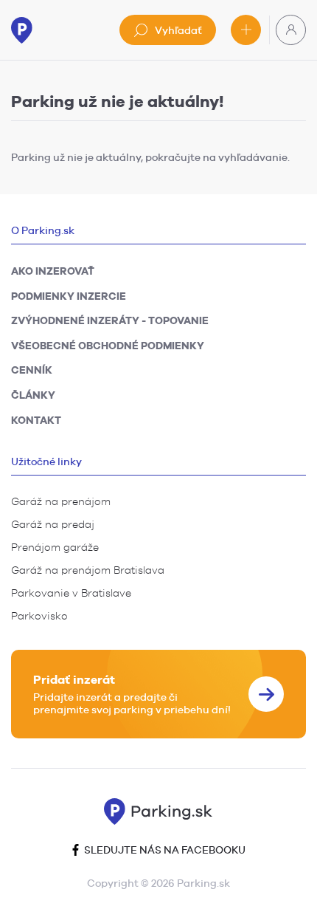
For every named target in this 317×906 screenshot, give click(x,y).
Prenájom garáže (55, 547)
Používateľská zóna (291, 30)
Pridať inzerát (246, 30)
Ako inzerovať (52, 271)
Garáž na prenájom (61, 501)
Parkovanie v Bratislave (71, 593)
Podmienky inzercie (68, 296)
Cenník (31, 370)
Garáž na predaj (52, 524)
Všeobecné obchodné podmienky (107, 345)
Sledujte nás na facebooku (163, 850)
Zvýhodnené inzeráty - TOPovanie (110, 320)
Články (33, 395)
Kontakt (36, 420)
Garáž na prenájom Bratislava (87, 570)
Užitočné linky (46, 461)
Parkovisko (39, 616)
